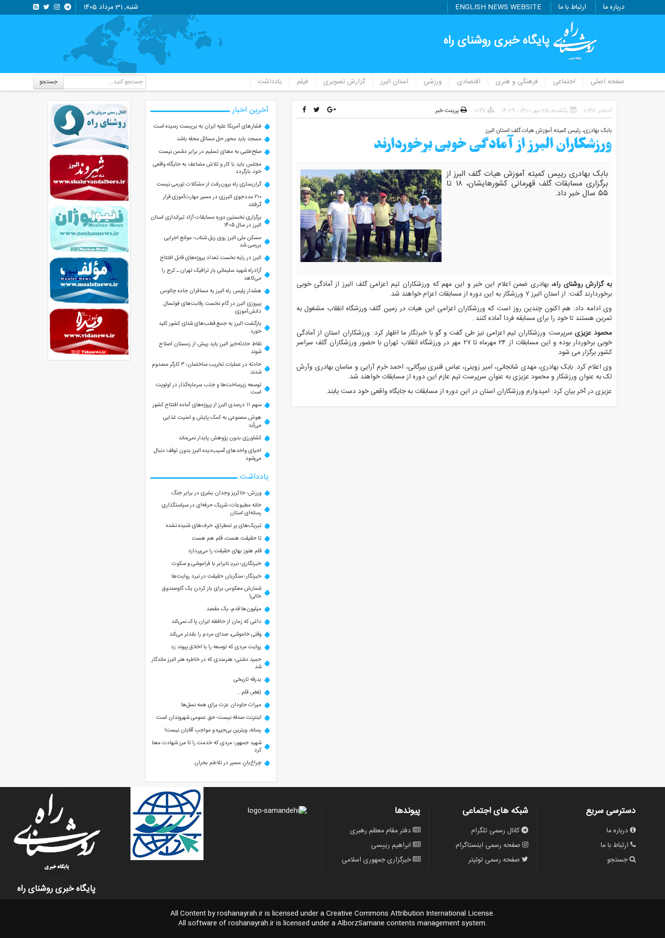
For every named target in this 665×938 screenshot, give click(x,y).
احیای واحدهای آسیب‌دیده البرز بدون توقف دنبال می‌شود (207, 454)
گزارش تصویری (344, 82)
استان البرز (394, 82)
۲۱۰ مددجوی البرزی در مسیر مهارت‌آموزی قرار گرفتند (212, 200)
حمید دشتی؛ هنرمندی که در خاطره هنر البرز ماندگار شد (206, 663)
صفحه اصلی (608, 82)
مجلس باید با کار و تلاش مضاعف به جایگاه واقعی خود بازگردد (207, 168)
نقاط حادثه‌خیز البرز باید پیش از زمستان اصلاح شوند (210, 347)
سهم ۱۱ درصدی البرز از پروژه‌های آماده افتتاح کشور (206, 405)
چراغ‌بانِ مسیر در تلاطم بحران (227, 763)
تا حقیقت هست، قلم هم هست (226, 538)
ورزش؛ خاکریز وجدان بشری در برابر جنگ (216, 493)
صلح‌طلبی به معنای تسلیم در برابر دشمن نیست (210, 151)
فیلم (302, 82)
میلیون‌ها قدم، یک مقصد (233, 609)
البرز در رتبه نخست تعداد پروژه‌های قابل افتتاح (210, 258)
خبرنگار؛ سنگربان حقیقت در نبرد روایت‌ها (216, 576)
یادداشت (270, 82)
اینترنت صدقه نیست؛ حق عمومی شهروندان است (208, 717)
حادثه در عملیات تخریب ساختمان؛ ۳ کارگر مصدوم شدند (206, 368)
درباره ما (614, 7)
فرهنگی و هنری (517, 82)
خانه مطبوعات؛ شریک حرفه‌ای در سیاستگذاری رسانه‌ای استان (211, 509)
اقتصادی (468, 82)
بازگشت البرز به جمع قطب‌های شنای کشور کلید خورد (210, 327)
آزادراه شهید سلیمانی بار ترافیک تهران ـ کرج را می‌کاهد (211, 274)
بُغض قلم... (249, 692)
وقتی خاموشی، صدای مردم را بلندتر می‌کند (215, 634)
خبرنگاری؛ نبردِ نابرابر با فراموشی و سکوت (216, 563)
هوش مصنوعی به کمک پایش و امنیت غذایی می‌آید (212, 421)
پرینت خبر (448, 110)
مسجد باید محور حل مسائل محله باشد (219, 139)
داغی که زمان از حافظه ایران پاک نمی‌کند (216, 621)
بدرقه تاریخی (247, 679)
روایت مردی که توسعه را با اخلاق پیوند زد (216, 647)
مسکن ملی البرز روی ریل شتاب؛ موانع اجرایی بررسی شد (212, 241)
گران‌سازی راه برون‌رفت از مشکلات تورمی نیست (209, 184)
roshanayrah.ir (240, 913)
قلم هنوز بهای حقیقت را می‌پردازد (224, 551)
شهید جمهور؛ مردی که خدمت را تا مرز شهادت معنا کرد (206, 746)
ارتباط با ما (572, 7)
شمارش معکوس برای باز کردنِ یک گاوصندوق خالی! (211, 592)
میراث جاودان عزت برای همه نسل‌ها (221, 705)
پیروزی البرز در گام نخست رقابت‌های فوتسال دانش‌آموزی (212, 307)
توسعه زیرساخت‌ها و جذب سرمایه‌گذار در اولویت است (208, 388)
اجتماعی (564, 82)
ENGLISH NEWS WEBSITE (498, 7)
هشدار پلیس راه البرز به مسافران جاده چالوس (210, 291)
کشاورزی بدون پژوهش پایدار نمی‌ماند (220, 438)
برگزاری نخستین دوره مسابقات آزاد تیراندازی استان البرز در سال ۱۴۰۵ (205, 221)
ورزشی (433, 82)
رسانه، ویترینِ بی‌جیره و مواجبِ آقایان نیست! (213, 730)
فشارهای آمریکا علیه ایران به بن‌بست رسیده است (207, 126)
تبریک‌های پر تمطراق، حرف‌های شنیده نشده (213, 525)
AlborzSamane (361, 923)
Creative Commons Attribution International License (409, 913)
